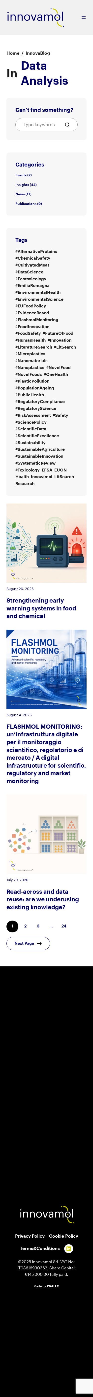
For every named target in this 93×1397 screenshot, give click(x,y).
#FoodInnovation (32, 327)
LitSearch (64, 477)
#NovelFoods (28, 374)
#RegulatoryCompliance (40, 402)
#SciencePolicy (31, 422)
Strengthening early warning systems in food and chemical (41, 608)
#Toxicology (27, 470)
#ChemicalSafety (32, 258)
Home (13, 53)
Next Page (24, 943)
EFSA (47, 470)
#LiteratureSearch (33, 347)
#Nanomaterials (31, 361)
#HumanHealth (30, 340)
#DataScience (29, 272)
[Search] (69, 124)
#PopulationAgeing (34, 388)
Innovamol (41, 477)
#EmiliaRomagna (32, 286)
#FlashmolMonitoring (36, 320)
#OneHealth (56, 374)
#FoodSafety (28, 333)
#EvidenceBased (32, 313)
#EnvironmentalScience (39, 299)
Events (21, 175)
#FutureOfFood (58, 333)
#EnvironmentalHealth (38, 292)
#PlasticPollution (32, 381)
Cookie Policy (63, 1236)
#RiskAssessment (33, 415)
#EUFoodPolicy (30, 306)
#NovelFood (58, 368)
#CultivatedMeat (32, 265)
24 (64, 926)
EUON (60, 470)
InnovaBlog (38, 53)
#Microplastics (30, 354)
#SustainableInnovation (39, 456)
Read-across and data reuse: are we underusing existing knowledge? (42, 899)
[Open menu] (84, 17)
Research (24, 484)
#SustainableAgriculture (40, 449)
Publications (25, 204)
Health (22, 477)
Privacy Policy (30, 1236)
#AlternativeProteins (36, 252)
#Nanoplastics (29, 368)
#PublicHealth (29, 395)
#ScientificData (30, 429)
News (20, 194)
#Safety (60, 415)
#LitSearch (65, 347)
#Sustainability (30, 443)
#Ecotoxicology (30, 279)
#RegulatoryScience (35, 408)
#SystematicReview (35, 463)
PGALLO (53, 1286)
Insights (22, 185)
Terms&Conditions (40, 1248)
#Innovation (59, 340)
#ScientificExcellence (37, 436)
